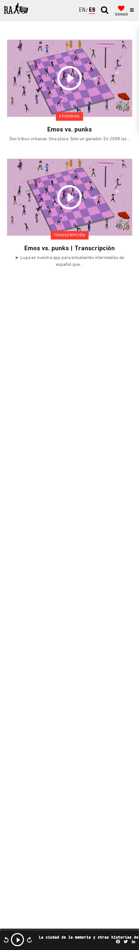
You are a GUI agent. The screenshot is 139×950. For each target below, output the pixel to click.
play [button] (17, 939)
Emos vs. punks (69, 130)
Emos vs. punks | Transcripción (69, 248)
